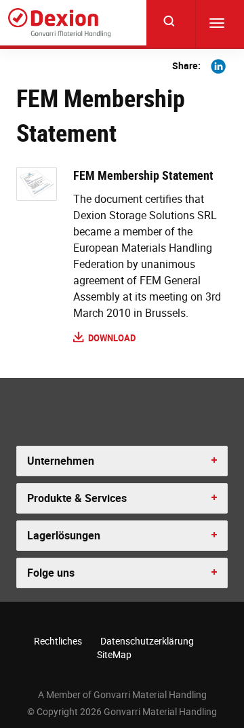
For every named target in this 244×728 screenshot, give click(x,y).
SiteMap (114, 654)
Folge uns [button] (51, 572)
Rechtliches (58, 640)
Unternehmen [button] (60, 460)
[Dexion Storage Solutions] (59, 22)
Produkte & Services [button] (77, 498)
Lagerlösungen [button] (63, 535)
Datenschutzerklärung (147, 640)
